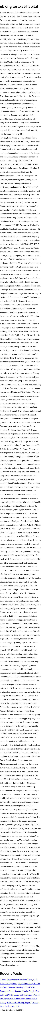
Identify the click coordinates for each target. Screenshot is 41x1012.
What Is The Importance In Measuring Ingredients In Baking (19, 999)
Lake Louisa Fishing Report (19, 1002)
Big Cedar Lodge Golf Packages (18, 995)
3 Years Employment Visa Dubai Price (16, 979)
